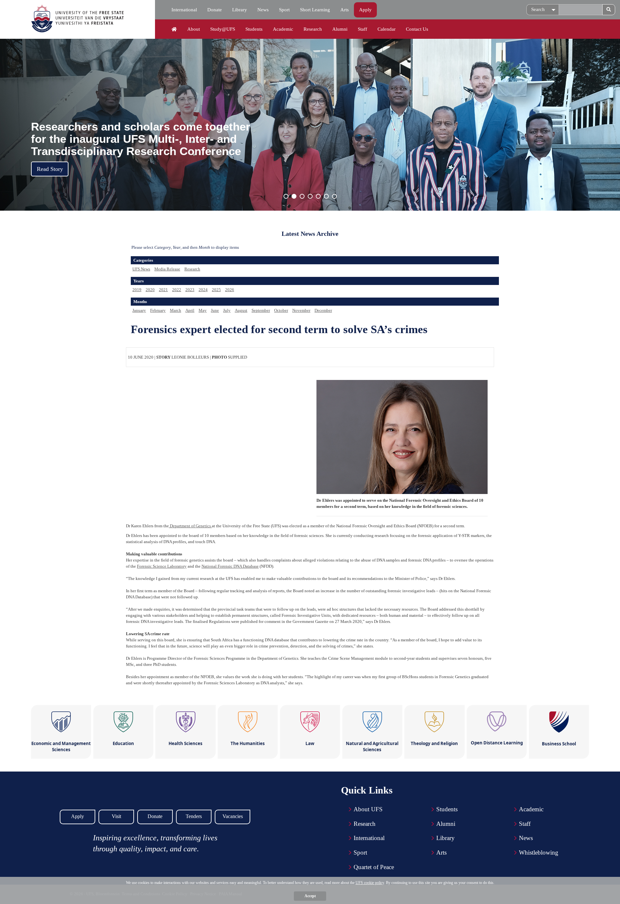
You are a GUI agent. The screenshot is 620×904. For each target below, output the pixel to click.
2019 (136, 289)
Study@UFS (222, 29)
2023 (189, 289)
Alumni (339, 29)
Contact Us (417, 29)
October (281, 310)
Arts (344, 9)
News (263, 9)
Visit (116, 816)
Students (254, 29)
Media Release (167, 269)
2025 (216, 289)
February (158, 310)
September (261, 310)
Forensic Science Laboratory (162, 566)
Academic (283, 29)
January (139, 310)
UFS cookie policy (370, 882)
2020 (150, 289)
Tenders (194, 816)
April (189, 310)
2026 (229, 289)
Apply (365, 9)
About (193, 29)
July (227, 310)
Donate (214, 9)
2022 (176, 289)
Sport (284, 9)
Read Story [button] (50, 169)
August (241, 310)
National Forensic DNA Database (230, 566)
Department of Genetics (190, 525)
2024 (203, 289)
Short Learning (315, 9)
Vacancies (232, 816)
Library (239, 9)
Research (313, 29)
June (215, 310)
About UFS (368, 809)
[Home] (174, 29)
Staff (362, 29)
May (203, 310)
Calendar (386, 29)
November (301, 310)
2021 (163, 289)
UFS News (141, 269)
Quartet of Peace (374, 867)
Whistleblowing (538, 852)
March (175, 310)
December (323, 310)
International (184, 9)
